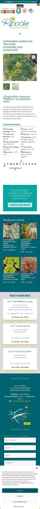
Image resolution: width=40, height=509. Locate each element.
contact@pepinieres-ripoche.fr (21, 401)
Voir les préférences (20, 502)
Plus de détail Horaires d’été (20, 338)
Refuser (20, 496)
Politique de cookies (19, 506)
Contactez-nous (20, 205)
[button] (37, 468)
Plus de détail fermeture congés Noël (20, 313)
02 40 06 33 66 (24, 394)
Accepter (20, 490)
